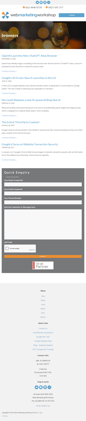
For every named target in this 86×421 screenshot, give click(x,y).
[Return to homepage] (29, 15)
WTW (38, 406)
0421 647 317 (55, 7)
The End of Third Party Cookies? (21, 122)
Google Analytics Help (43, 341)
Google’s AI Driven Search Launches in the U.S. (29, 77)
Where (43, 317)
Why (43, 296)
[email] (37, 2)
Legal (40, 413)
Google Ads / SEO (43, 337)
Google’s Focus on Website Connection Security (30, 144)
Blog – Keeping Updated (43, 345)
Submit (43, 256)
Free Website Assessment (43, 332)
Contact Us (43, 328)
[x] (48, 2)
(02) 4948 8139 (33, 7)
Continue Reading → (10, 71)
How (43, 304)
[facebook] (41, 2)
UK (49, 406)
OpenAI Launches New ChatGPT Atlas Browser (29, 55)
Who (43, 313)
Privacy (5, 416)
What (43, 300)
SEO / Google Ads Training (43, 349)
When (43, 309)
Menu (72, 15)
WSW (44, 406)
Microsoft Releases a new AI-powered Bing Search (31, 99)
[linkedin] (44, 2)
